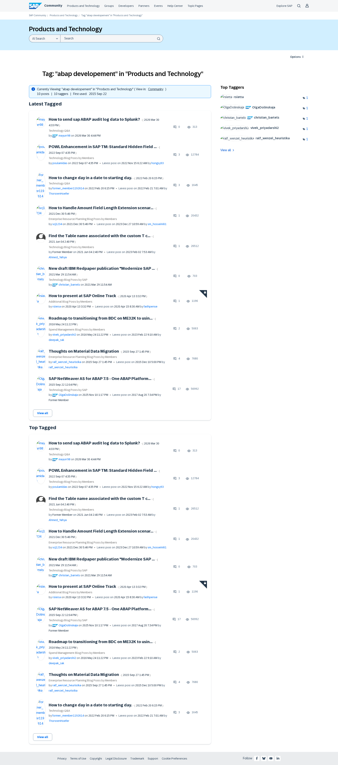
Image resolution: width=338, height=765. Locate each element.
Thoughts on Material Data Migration (100, 351)
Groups (109, 5)
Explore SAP (284, 5)
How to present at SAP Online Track (98, 296)
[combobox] (111, 38)
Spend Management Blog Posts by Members (77, 329)
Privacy (62, 758)
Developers (126, 5)
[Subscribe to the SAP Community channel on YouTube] (270, 758)
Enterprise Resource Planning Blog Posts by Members (83, 219)
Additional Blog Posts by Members (70, 301)
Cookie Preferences (174, 758)
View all (42, 413)
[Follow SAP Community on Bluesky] (263, 758)
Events (158, 5)
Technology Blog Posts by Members (71, 158)
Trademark (137, 758)
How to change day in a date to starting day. (106, 178)
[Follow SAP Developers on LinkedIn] (278, 758)
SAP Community (37, 15)
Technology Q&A (59, 130)
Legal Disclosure (116, 758)
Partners (143, 5)
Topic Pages (195, 5)
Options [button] (295, 56)
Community (53, 5)
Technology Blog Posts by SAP (68, 279)
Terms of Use (78, 758)
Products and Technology (83, 5)
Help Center (175, 5)
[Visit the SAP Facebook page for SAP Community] (256, 758)
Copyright (96, 758)
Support (153, 758)
